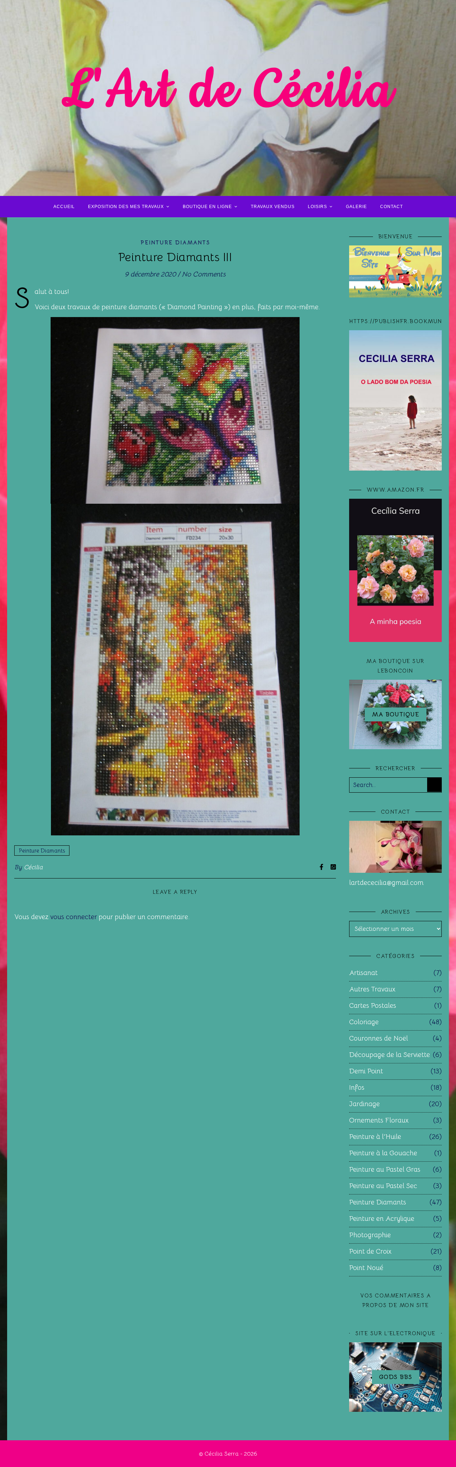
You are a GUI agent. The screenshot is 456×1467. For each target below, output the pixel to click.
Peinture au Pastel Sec (383, 1186)
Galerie (356, 206)
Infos (356, 1087)
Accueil (64, 206)
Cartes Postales (372, 1005)
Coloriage (364, 1022)
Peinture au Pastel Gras (384, 1169)
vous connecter (73, 917)
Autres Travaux (372, 989)
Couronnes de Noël (378, 1038)
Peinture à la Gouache (383, 1153)
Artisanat (363, 973)
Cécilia (33, 867)
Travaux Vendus (273, 206)
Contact (391, 206)
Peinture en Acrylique (381, 1218)
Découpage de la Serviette (389, 1055)
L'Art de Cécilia (228, 90)
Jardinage (364, 1104)
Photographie (370, 1235)
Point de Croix (370, 1251)
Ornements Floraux (379, 1120)
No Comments (204, 274)
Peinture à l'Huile (375, 1136)
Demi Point (366, 1071)
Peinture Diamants (175, 242)
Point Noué (366, 1268)
